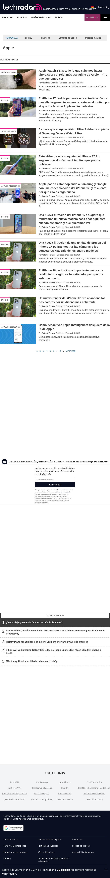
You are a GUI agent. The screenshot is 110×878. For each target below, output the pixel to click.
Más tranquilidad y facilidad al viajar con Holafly (31, 661)
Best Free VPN (14, 788)
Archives (70, 351)
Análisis (22, 17)
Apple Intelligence (10, 186)
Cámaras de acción (68, 37)
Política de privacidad (48, 845)
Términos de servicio (64, 490)
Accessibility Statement (83, 852)
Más (58, 17)
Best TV (64, 788)
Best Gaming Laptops (42, 788)
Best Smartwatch (65, 799)
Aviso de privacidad (63, 492)
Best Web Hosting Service (14, 793)
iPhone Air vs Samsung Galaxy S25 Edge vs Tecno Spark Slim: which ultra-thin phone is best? (53, 651)
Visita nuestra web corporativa (28, 818)
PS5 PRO (28, 37)
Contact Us (77, 839)
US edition (63, 869)
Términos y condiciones (14, 845)
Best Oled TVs (64, 793)
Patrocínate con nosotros (15, 852)
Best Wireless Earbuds (94, 793)
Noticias (7, 17)
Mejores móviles (93, 37)
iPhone (4, 100)
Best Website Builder (14, 799)
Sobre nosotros (10, 839)
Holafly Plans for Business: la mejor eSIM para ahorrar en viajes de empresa (47, 641)
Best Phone (64, 782)
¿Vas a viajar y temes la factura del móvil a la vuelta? (34, 622)
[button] (103, 7)
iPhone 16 (45, 37)
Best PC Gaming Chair (41, 799)
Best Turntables (94, 782)
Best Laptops (42, 782)
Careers (7, 858)
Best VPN (14, 782)
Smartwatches (8, 72)
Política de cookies (81, 845)
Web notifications (46, 852)
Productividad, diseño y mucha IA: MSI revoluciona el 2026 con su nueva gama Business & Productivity (55, 632)
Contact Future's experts (49, 839)
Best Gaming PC (41, 793)
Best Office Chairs (94, 799)
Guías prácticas (41, 17)
